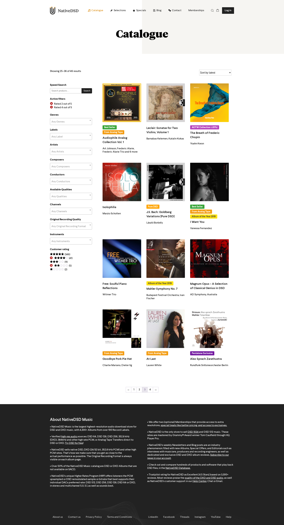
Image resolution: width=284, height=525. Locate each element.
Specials (141, 10)
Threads (184, 517)
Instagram (200, 517)
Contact (176, 10)
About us (58, 517)
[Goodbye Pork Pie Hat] (122, 328)
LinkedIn (153, 517)
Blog (158, 10)
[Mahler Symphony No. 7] (165, 258)
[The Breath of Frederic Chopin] (209, 102)
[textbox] (71, 121)
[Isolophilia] (122, 182)
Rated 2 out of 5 (63, 104)
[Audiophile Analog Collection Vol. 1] (122, 102)
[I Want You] (209, 182)
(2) (58, 269)
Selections (120, 10)
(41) (63, 258)
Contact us (74, 517)
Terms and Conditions (119, 517)
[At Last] (165, 328)
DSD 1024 (193, 432)
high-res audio (69, 436)
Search (86, 90)
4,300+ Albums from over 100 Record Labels (104, 430)
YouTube (216, 517)
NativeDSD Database (178, 468)
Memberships (196, 10)
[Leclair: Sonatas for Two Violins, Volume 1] (165, 102)
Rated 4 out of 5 (63, 107)
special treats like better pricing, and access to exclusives (193, 425)
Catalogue (97, 10)
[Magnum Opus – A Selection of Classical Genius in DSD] (209, 258)
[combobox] (71, 121)
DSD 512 (208, 432)
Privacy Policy (94, 517)
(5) (63, 266)
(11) (59, 262)
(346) (60, 254)
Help (228, 517)
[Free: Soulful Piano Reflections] (122, 258)
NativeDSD (64, 10)
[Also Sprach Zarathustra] (209, 328)
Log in (228, 10)
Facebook (169, 517)
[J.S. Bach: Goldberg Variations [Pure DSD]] (165, 182)
